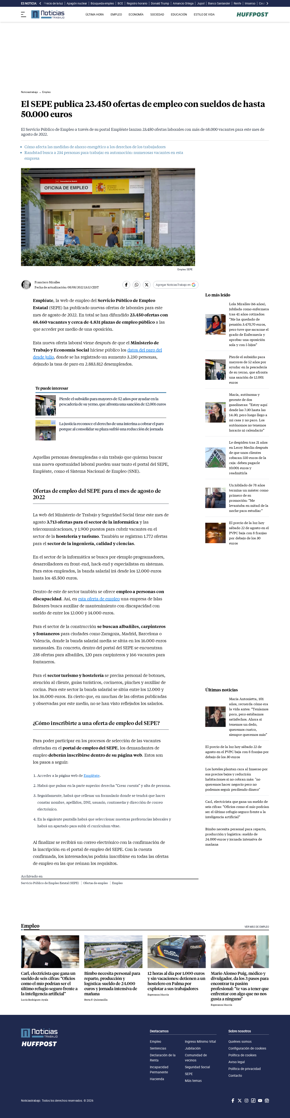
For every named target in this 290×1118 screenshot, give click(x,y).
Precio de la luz (53, 3)
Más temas (193, 1080)
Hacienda (157, 1079)
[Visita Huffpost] (252, 14)
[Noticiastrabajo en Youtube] (259, 1100)
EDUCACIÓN (179, 14)
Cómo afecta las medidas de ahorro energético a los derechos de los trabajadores (95, 146)
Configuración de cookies (247, 1048)
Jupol (200, 3)
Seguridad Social (197, 1067)
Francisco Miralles (47, 282)
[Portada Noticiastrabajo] (39, 1033)
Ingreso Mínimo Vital (200, 1041)
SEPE (189, 1073)
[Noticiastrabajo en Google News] (266, 1100)
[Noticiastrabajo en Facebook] (232, 1100)
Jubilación (193, 1048)
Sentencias (158, 1048)
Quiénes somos (240, 1041)
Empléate (92, 775)
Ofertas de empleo (95, 883)
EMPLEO (116, 14)
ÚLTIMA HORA (95, 14)
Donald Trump (160, 3)
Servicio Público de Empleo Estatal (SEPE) (50, 883)
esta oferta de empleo (99, 598)
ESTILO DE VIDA (204, 14)
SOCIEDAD (157, 14)
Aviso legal (236, 1062)
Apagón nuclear (77, 3)
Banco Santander (219, 3)
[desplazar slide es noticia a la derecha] (267, 3)
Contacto (235, 1075)
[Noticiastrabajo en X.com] (239, 1100)
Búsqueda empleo (102, 3)
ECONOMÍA (136, 14)
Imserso (250, 3)
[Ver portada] (47, 14)
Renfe (237, 3)
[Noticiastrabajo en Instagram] (246, 1100)
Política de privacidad (244, 1068)
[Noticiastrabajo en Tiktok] (252, 1100)
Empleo (117, 883)
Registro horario (137, 3)
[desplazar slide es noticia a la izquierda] (40, 3)
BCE (120, 3)
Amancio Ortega (183, 3)
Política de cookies (242, 1055)
